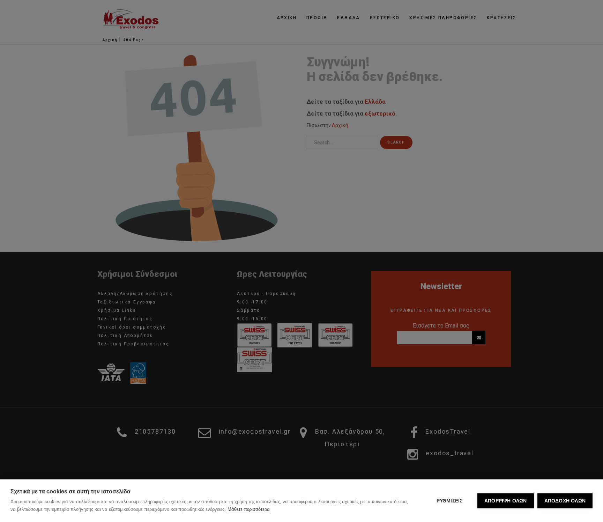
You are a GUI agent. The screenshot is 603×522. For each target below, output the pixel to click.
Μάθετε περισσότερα (249, 509)
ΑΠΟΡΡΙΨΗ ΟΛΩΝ (505, 500)
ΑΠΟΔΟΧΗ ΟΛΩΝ (565, 500)
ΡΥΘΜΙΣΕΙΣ (450, 500)
